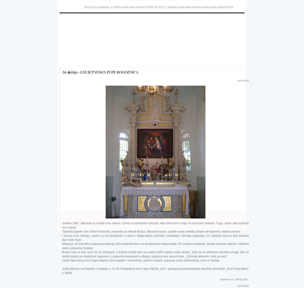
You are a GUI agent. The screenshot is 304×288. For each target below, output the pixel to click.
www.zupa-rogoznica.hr (218, 7)
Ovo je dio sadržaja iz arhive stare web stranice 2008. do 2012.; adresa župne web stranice (143, 7)
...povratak (242, 80)
